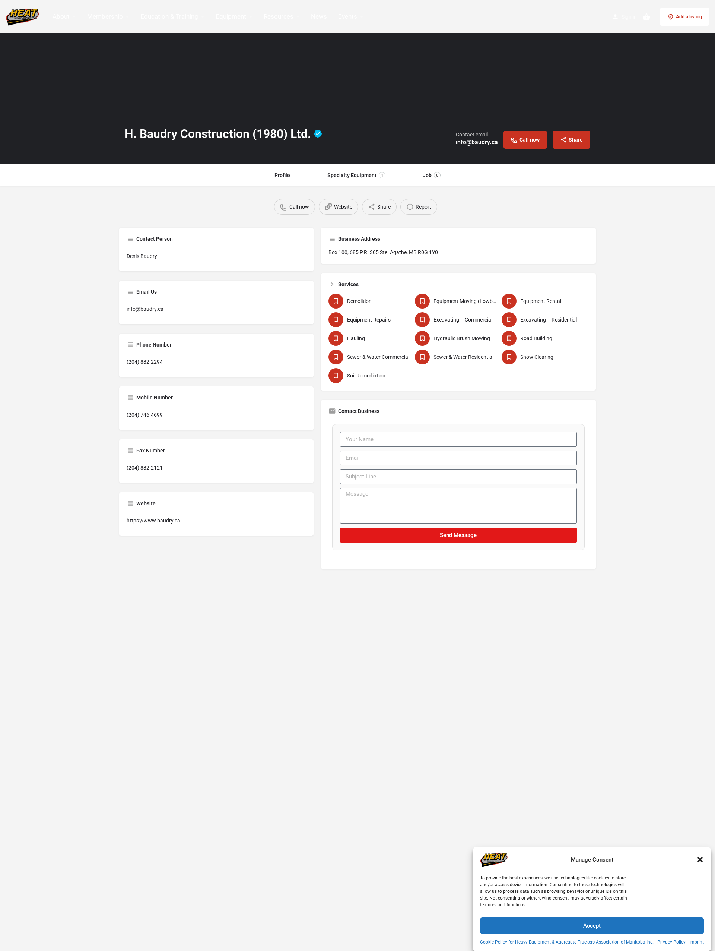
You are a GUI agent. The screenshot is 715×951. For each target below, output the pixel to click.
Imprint (696, 942)
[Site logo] (23, 16)
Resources (278, 16)
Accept (592, 925)
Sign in (629, 17)
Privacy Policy (671, 942)
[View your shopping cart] (646, 17)
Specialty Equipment (355, 175)
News (319, 16)
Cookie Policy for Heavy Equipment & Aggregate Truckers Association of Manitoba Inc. (567, 942)
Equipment (231, 16)
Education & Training (169, 16)
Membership (105, 16)
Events (347, 16)
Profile (282, 175)
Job (430, 175)
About (61, 16)
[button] (700, 859)
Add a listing (689, 16)
